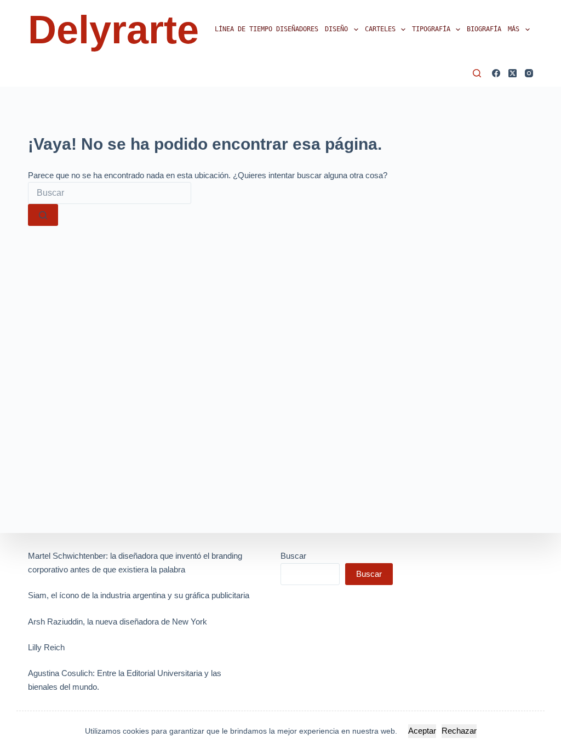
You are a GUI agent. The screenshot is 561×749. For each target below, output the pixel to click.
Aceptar (422, 730)
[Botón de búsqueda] (43, 215)
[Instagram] (529, 73)
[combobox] (109, 193)
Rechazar (459, 730)
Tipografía (431, 29)
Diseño (336, 29)
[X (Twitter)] (512, 73)
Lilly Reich (46, 647)
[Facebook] (496, 73)
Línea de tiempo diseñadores (266, 29)
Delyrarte (113, 30)
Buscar (293, 555)
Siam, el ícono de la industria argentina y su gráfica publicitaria (138, 595)
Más (513, 29)
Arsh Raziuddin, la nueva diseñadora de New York (117, 621)
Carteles (380, 29)
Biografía (484, 29)
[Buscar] (477, 73)
